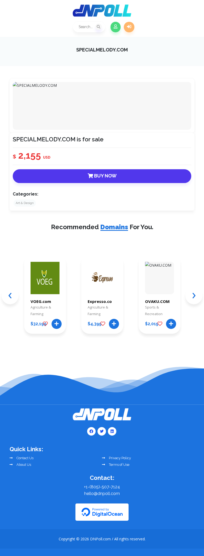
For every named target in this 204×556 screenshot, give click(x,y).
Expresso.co (100, 301)
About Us (23, 465)
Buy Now (105, 176)
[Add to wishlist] (45, 324)
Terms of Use (118, 465)
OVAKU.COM (157, 301)
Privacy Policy (119, 458)
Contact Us (24, 458)
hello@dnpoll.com (102, 493)
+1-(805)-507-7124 (102, 486)
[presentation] (10, 295)
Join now (115, 27)
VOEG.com (41, 301)
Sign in (129, 27)
